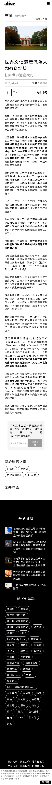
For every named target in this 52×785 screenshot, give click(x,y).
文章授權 (13, 766)
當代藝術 (34, 711)
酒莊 (23, 705)
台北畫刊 (12, 693)
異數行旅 (12, 681)
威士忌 (10, 705)
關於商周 (13, 761)
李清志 (10, 633)
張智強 (10, 651)
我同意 (45, 782)
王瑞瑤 (10, 657)
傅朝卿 (43, 83)
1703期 (32, 474)
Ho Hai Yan (13, 675)
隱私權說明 (38, 761)
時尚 (33, 705)
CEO (20, 717)
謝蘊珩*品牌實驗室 (17, 627)
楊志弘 (24, 651)
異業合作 (25, 761)
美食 (9, 723)
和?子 (24, 633)
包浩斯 (10, 468)
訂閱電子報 (38, 766)
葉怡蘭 (37, 645)
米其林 (21, 699)
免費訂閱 (35, 443)
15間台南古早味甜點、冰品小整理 (29, 586)
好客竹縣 (12, 669)
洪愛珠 (37, 627)
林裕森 (34, 639)
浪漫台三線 (13, 663)
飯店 (20, 711)
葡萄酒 (35, 699)
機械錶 (26, 693)
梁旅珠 (37, 651)
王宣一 (30, 675)
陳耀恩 (10, 608)
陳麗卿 (24, 608)
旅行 (9, 711)
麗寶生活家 (31, 663)
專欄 (44, 18)
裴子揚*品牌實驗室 (17, 621)
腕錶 (38, 693)
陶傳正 (24, 645)
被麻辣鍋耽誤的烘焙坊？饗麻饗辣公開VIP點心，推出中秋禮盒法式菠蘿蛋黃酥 (30, 532)
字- (8, 92)
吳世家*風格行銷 (16, 614)
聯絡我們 (25, 766)
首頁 (38, 18)
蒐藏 (9, 717)
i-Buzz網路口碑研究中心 (21, 687)
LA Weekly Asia (16, 639)
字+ (14, 92)
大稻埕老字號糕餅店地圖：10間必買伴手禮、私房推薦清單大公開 (29, 575)
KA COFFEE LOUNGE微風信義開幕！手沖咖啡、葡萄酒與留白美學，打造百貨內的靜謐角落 (30, 547)
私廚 (9, 699)
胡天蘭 (10, 645)
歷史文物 (25, 657)
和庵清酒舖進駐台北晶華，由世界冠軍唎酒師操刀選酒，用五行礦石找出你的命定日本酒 (29, 562)
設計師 (32, 717)
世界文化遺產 (14, 474)
